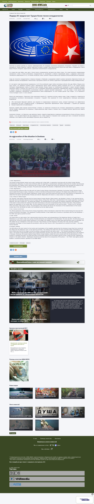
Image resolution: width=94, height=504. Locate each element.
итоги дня (22, 243)
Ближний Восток (39, 9)
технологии (55, 125)
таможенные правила (45, 125)
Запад (61, 9)
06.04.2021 (15, 18)
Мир (67, 9)
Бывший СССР (51, 9)
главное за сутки (14, 243)
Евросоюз (12, 125)
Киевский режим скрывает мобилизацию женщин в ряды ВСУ (29, 320)
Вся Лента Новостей (20, 13)
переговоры (26, 125)
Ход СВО (20, 9)
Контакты (58, 438)
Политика (4, 1)
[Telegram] (13, 132)
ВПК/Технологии (13, 1)
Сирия (13, 9)
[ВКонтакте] (11, 132)
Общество (27, 1)
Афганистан (5, 9)
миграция (18, 125)
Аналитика (42, 1)
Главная (11, 13)
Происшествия (34, 1)
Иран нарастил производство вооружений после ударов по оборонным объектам (29, 293)
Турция (61, 125)
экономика (67, 125)
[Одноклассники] (16, 132)
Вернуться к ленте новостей (47, 441)
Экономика (20, 1)
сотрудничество (34, 125)
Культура (49, 1)
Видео (53, 1)
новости (28, 243)
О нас (35, 438)
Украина (28, 9)
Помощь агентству (46, 438)
